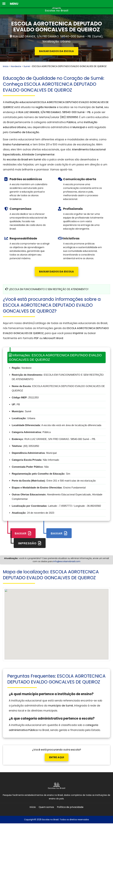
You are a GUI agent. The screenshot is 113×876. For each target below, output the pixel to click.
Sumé (27, 66)
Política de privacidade (70, 807)
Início (6, 66)
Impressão (27, 543)
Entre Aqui (56, 757)
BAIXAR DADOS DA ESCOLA (56, 51)
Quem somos (46, 807)
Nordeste (16, 66)
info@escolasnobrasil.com (66, 561)
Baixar (21, 533)
